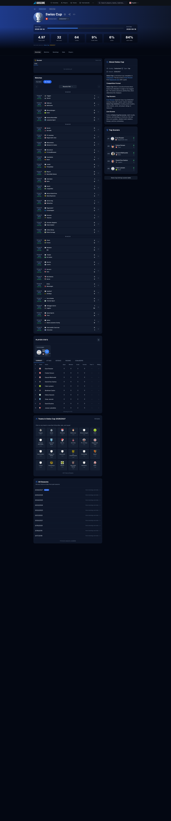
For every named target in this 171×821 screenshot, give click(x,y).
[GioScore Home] (39, 3)
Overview (37, 52)
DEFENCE (58, 360)
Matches (46, 52)
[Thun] (40, 373)
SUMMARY (39, 360)
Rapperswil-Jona (114, 79)
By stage (47, 81)
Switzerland (110, 77)
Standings (56, 52)
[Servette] (40, 403)
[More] (93, 2)
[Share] (69, 14)
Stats (63, 52)
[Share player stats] (98, 340)
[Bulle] (40, 377)
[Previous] (36, 86)
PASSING (68, 360)
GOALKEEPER (79, 360)
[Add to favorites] (65, 14)
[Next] (99, 86)
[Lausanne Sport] (40, 399)
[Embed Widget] (74, 14)
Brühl (119, 169)
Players (71, 52)
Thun (119, 147)
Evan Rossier (129, 77)
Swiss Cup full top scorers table (121, 178)
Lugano (120, 162)
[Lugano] (40, 382)
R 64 (36, 63)
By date (38, 81)
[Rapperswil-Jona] (40, 368)
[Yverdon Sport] (40, 395)
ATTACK (48, 360)
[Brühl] (40, 386)
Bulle (119, 154)
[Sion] (40, 408)
